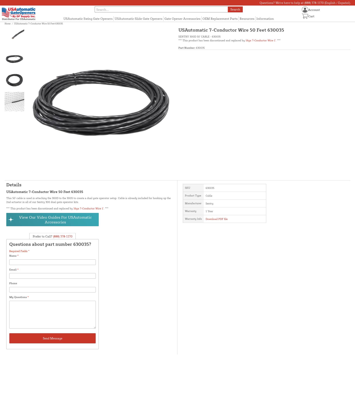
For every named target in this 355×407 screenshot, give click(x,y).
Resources (247, 18)
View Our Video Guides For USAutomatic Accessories (55, 219)
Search (235, 9)
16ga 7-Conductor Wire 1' (261, 40)
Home (8, 23)
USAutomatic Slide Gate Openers (138, 18)
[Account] (305, 9)
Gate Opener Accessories (182, 18)
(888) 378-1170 (62, 236)
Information (265, 18)
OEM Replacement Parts (220, 18)
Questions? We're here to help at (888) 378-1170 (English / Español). (305, 3)
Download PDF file (217, 218)
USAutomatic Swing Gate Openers (88, 18)
